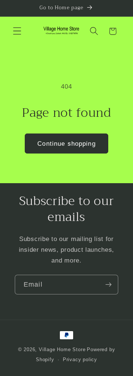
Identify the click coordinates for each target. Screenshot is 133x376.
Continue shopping (66, 143)
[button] (17, 31)
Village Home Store (62, 349)
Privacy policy (80, 359)
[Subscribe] (108, 285)
